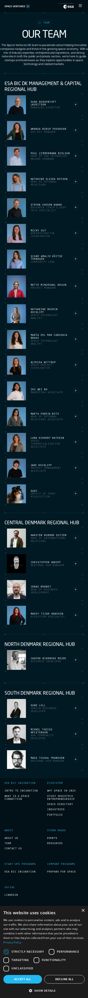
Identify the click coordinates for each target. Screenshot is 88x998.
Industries (56, 809)
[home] (17, 6)
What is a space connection (17, 798)
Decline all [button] (64, 979)
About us (11, 838)
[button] (80, 5)
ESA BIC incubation (20, 871)
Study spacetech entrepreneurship (61, 798)
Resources (55, 843)
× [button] (83, 910)
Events (52, 838)
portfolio (55, 814)
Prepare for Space (61, 871)
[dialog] (44, 952)
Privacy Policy (12, 942)
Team (8, 843)
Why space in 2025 (61, 790)
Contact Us (13, 848)
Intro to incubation (21, 790)
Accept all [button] (22, 979)
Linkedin (11, 895)
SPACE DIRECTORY (60, 804)
